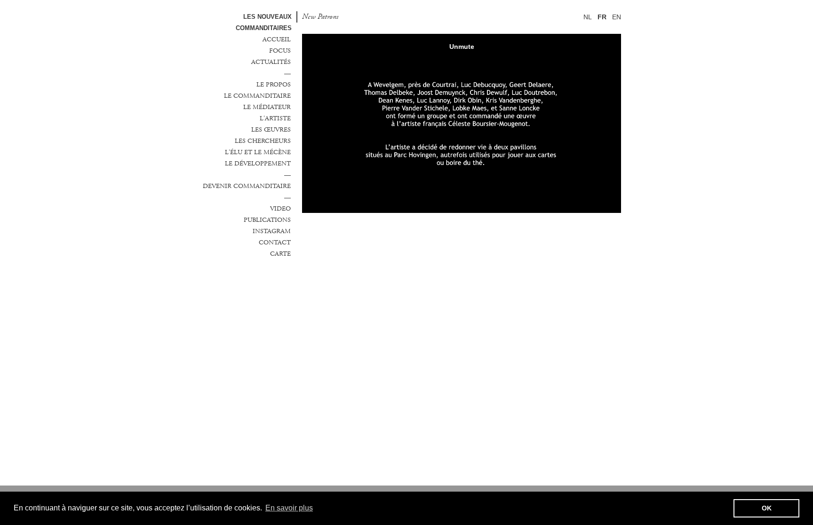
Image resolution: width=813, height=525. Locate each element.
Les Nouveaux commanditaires (264, 22)
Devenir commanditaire (247, 186)
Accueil (277, 39)
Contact (275, 242)
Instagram (272, 231)
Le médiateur (267, 107)
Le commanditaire (257, 96)
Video (280, 208)
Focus (280, 51)
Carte (280, 254)
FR (602, 17)
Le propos (273, 84)
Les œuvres (271, 129)
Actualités (271, 62)
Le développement (258, 163)
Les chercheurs (263, 141)
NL (587, 17)
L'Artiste (275, 118)
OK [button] (767, 508)
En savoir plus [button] (289, 508)
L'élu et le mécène (258, 152)
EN (616, 17)
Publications (267, 220)
